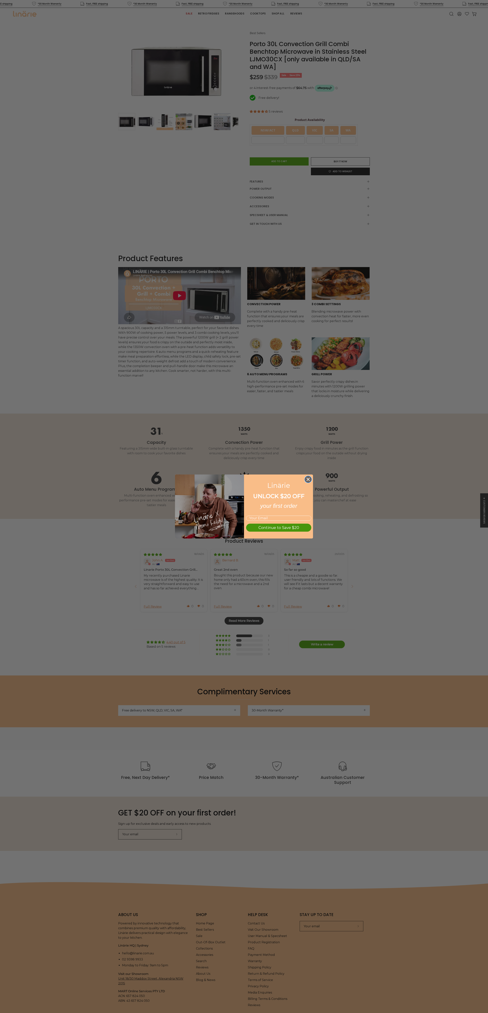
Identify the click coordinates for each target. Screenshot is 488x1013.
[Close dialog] (308, 479)
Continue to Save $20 (278, 527)
